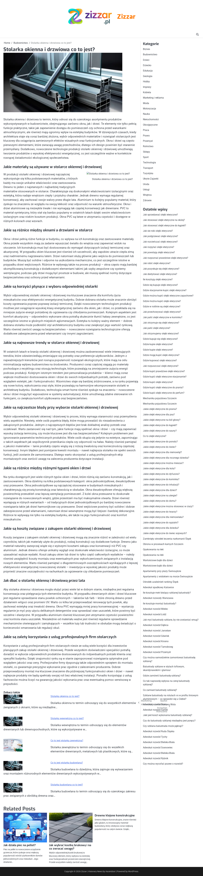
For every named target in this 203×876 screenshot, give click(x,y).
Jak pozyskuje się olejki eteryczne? (161, 268)
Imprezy (147, 86)
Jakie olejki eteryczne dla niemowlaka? (163, 517)
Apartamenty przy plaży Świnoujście (162, 571)
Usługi (146, 189)
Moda (146, 103)
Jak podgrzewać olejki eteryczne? (160, 236)
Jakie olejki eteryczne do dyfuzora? (161, 473)
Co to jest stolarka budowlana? (67, 762)
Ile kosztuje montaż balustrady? (159, 603)
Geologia (147, 76)
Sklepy (146, 151)
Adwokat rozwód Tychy (155, 736)
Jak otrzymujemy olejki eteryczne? (161, 333)
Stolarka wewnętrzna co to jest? (67, 718)
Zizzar (126, 17)
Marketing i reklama (153, 97)
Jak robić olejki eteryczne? (156, 263)
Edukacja (148, 70)
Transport (148, 168)
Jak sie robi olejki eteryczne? (158, 230)
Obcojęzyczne (150, 124)
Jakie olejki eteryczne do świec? (159, 447)
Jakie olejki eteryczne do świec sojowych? (165, 533)
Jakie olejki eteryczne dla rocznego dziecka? (166, 457)
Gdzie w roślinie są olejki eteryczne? (161, 306)
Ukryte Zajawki (150, 178)
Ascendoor (110, 871)
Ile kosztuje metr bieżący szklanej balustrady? (167, 592)
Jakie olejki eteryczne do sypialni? (160, 522)
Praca (146, 130)
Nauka (146, 113)
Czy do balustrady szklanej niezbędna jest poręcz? (169, 720)
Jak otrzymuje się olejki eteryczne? (161, 322)
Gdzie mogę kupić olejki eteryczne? (161, 355)
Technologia (149, 162)
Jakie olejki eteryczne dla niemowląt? (162, 452)
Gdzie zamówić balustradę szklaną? (162, 675)
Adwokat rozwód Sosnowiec (158, 747)
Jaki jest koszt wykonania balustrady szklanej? (167, 715)
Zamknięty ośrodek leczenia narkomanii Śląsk (167, 538)
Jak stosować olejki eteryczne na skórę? (164, 220)
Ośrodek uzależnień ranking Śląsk (160, 581)
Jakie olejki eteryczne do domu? (159, 500)
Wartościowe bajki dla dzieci (158, 560)
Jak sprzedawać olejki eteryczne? (160, 214)
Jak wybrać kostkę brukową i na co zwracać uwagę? (70, 846)
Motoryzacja (149, 108)
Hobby (146, 81)
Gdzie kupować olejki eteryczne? (160, 360)
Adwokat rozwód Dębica (155, 625)
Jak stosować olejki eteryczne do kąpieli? (164, 225)
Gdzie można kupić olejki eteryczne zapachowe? (168, 295)
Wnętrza (147, 194)
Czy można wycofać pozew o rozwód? (163, 763)
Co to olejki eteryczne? (154, 436)
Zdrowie (147, 200)
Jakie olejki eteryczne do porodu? (160, 441)
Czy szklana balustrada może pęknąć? (163, 726)
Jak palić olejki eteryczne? (156, 328)
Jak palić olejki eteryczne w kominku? (162, 317)
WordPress (133, 871)
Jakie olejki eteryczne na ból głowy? (161, 419)
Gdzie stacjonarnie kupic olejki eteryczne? (165, 290)
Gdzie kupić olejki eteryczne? (158, 382)
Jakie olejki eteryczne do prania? (160, 409)
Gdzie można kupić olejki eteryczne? (162, 301)
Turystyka (148, 173)
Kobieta (147, 92)
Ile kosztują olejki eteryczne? (158, 279)
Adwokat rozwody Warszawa (158, 598)
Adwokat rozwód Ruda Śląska (158, 731)
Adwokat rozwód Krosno (156, 641)
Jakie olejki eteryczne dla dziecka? (161, 527)
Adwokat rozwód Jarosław (157, 630)
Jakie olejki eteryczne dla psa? (159, 414)
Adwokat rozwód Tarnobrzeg (158, 646)
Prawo (146, 135)
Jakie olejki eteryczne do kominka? (161, 479)
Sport (146, 157)
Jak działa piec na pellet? (19, 845)
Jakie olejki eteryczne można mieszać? (163, 463)
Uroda (146, 184)
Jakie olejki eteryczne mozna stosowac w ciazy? (168, 506)
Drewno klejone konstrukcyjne (115, 815)
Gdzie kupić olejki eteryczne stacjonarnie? (165, 376)
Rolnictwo (148, 146)
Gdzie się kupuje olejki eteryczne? (160, 284)
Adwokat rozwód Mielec (155, 608)
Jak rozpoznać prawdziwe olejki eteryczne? (165, 257)
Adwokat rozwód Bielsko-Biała (159, 742)
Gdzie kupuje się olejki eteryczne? (160, 338)
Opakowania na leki (153, 549)
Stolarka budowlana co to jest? (67, 784)
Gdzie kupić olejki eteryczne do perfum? (163, 392)
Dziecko (147, 65)
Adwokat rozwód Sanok (155, 709)
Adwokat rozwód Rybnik (155, 758)
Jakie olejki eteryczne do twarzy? (160, 511)
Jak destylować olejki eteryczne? (160, 274)
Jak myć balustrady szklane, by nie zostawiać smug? (171, 619)
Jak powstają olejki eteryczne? (159, 252)
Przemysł (148, 141)
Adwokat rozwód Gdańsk (156, 636)
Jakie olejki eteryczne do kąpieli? (160, 425)
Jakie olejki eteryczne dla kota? (159, 468)
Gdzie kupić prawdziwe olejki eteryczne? (164, 371)
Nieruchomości (151, 119)
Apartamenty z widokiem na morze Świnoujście (168, 576)
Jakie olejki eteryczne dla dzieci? (160, 490)
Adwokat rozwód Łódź (154, 614)
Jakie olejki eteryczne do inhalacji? (161, 484)
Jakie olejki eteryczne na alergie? (160, 495)
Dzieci (146, 60)
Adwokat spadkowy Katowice (158, 587)
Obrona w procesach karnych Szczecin (163, 544)
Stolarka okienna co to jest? (65, 696)
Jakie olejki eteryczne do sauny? (160, 430)
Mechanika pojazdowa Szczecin (160, 398)
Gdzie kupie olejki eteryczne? (158, 344)
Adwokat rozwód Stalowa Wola (159, 704)
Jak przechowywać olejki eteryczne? (162, 311)
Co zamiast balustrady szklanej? (160, 690)
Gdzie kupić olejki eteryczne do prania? (163, 387)
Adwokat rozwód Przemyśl (157, 652)
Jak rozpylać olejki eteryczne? (158, 247)
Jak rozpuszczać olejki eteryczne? (160, 366)
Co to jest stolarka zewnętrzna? (67, 740)
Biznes (146, 49)
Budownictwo (150, 54)
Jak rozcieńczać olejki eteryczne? (160, 241)
